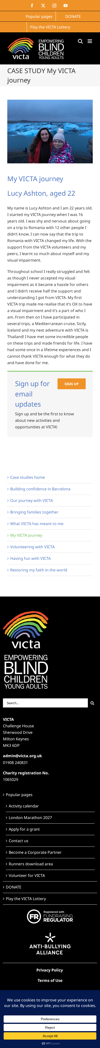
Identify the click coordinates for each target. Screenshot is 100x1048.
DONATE (13, 887)
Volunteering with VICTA (32, 546)
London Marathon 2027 (30, 817)
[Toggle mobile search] (80, 41)
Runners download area (31, 864)
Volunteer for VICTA (27, 875)
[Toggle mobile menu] (90, 41)
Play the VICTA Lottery (26, 898)
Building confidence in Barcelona (40, 489)
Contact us (18, 840)
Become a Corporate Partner (35, 852)
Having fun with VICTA (30, 558)
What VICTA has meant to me (36, 523)
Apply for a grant (24, 829)
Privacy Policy (49, 970)
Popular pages (19, 794)
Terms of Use (50, 980)
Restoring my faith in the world (38, 570)
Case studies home (27, 477)
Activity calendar (24, 806)
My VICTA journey (26, 535)
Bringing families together (34, 512)
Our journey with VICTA (31, 500)
